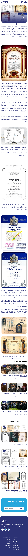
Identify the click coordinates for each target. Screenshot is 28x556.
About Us (15, 541)
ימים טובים (7, 545)
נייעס (4, 427)
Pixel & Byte (20, 554)
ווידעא (8, 541)
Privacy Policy (16, 547)
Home (14, 539)
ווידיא (24, 17)
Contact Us (15, 543)
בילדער (4, 366)
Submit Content (16, 545)
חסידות (8, 543)
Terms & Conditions (17, 549)
